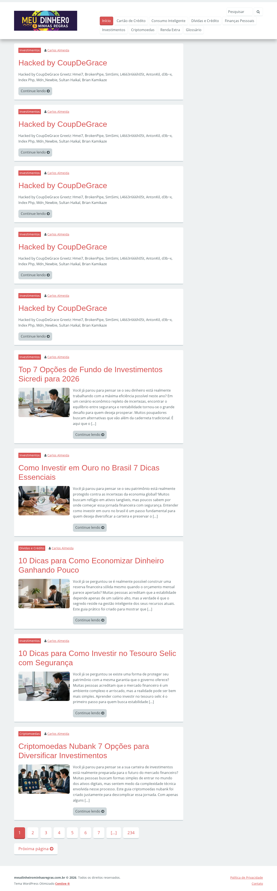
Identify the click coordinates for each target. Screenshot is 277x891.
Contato (257, 883)
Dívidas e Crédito (205, 20)
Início (106, 20)
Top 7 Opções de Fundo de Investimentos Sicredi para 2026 (90, 374)
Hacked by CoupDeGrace (62, 62)
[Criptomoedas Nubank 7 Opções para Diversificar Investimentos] (44, 778)
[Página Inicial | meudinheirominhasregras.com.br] (45, 20)
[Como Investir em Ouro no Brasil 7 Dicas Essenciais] (44, 500)
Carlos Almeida (58, 50)
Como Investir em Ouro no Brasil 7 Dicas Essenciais (88, 472)
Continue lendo (34, 91)
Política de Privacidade (246, 877)
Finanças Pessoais (239, 20)
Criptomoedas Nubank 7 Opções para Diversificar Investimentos (83, 751)
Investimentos (113, 29)
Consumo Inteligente (168, 20)
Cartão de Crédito (131, 20)
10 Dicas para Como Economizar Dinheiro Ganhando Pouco (91, 565)
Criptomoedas (143, 29)
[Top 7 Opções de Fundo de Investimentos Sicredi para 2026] (44, 402)
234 (131, 832)
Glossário (193, 29)
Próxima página (34, 848)
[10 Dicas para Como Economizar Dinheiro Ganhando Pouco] (44, 593)
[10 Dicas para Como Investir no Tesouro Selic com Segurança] (44, 686)
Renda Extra (170, 29)
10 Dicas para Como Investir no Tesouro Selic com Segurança (97, 658)
